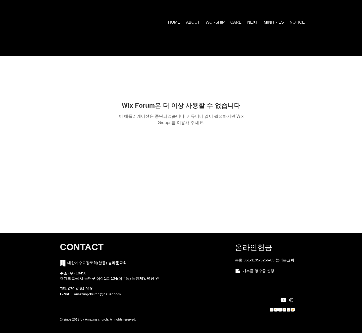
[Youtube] (283, 300)
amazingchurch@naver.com (97, 294)
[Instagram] (291, 300)
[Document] (237, 271)
